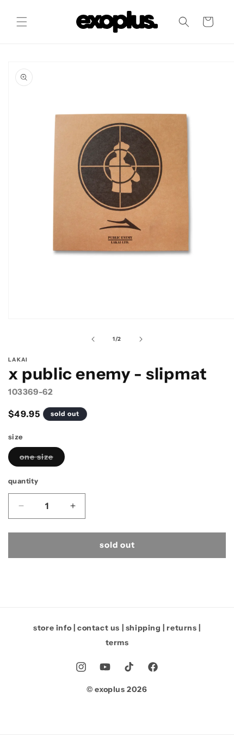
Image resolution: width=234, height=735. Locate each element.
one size (42, 459)
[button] (22, 22)
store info (52, 628)
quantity (23, 480)
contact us (98, 628)
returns (181, 628)
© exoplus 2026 (117, 689)
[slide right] (141, 339)
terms (117, 642)
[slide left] (93, 339)
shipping (143, 628)
